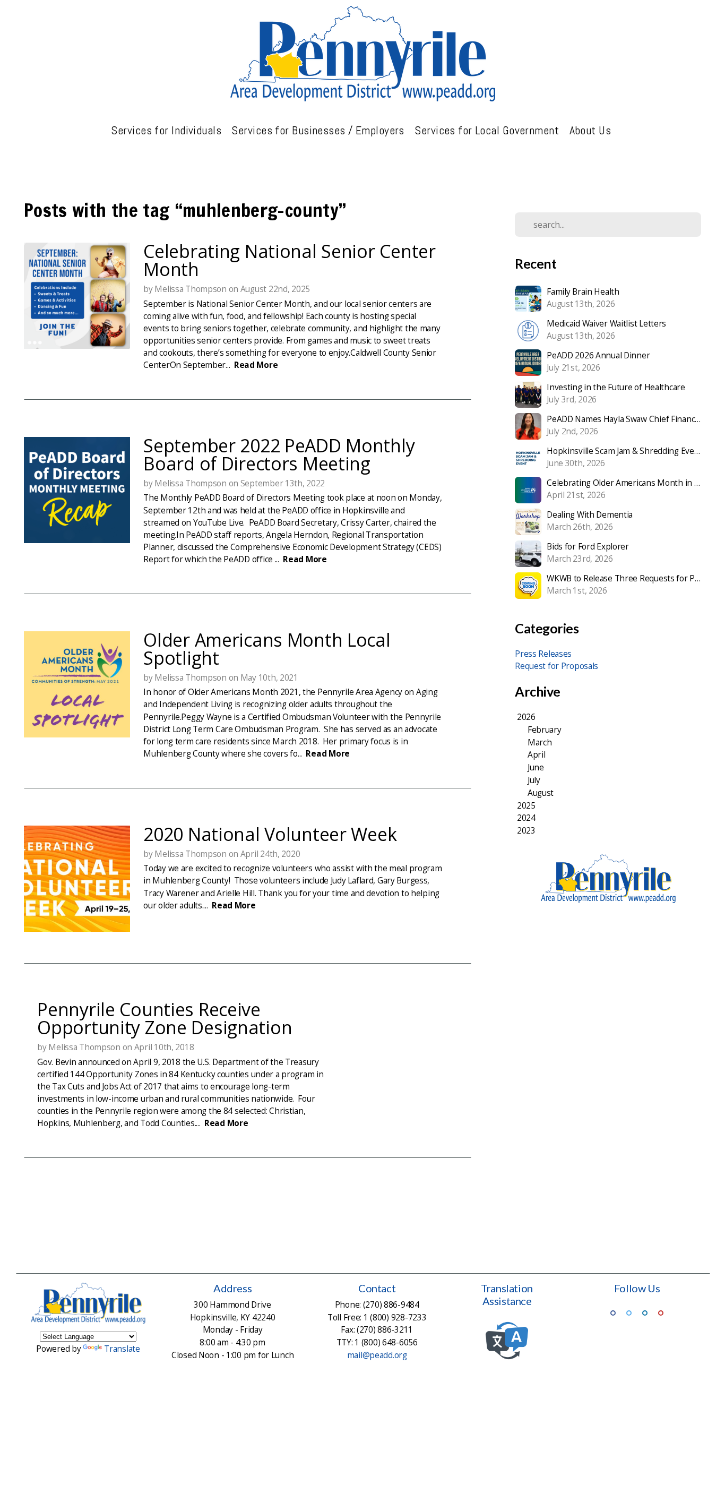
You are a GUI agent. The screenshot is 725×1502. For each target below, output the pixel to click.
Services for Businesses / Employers (319, 130)
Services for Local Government (488, 130)
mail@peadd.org (377, 1355)
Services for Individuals (167, 130)
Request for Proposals (556, 666)
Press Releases (543, 653)
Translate (122, 1348)
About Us (591, 130)
